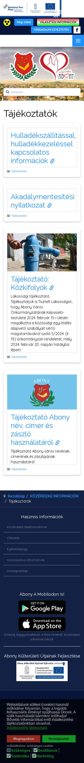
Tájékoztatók (19, 171)
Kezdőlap (16, 496)
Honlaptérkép (17, 571)
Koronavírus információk (26, 560)
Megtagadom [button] (23, 739)
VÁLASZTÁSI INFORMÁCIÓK (58, 22)
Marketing (45, 756)
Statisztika (20, 756)
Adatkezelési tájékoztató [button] (27, 728)
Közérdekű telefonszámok (27, 527)
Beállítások (47, 750)
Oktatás (13, 538)
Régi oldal (24, 22)
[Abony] (42, 66)
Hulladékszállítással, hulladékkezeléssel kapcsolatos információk (43, 148)
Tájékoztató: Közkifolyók (30, 283)
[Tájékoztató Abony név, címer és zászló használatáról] (42, 391)
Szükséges (21, 750)
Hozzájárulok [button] (59, 739)
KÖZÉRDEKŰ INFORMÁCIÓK (54, 496)
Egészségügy (17, 549)
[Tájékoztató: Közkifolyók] (42, 252)
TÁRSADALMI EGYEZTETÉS (51, 29)
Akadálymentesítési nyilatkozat (42, 201)
